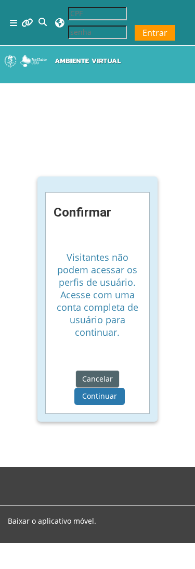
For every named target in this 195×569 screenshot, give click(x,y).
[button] (43, 22)
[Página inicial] (65, 61)
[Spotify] (33, 478)
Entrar (154, 33)
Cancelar (97, 379)
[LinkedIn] (41, 478)
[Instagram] (24, 478)
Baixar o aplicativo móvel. (52, 521)
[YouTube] (49, 478)
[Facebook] (16, 478)
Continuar (99, 396)
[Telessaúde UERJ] (58, 478)
